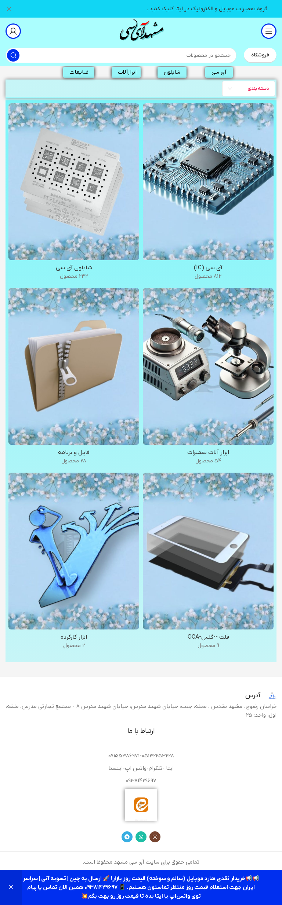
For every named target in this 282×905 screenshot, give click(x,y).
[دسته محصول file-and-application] (73, 378)
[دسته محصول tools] (208, 378)
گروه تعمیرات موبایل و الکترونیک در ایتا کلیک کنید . (207, 8)
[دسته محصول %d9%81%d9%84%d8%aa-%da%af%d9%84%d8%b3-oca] (208, 563)
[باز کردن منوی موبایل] (268, 31)
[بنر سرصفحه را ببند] (9, 9)
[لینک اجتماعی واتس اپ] (141, 836)
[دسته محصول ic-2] (208, 193)
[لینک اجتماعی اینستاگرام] (154, 836)
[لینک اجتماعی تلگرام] (127, 836)
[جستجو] (13, 55)
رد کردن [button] (11, 887)
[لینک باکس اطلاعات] (141, 31)
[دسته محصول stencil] (73, 193)
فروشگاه (260, 55)
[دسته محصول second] (73, 563)
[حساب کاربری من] (13, 31)
